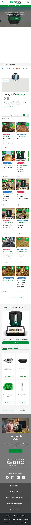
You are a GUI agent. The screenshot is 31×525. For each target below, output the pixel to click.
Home (3, 64)
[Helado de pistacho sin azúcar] (8, 185)
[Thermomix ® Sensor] (22, 386)
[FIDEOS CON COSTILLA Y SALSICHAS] (22, 271)
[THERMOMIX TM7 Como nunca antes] (22, 185)
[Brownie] (22, 128)
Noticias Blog (7, 134)
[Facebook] (7, 477)
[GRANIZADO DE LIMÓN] (8, 156)
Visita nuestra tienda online (14, 5)
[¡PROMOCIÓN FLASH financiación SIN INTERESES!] (8, 128)
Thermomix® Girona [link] (10, 64)
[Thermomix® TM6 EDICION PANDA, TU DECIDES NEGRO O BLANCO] (8, 243)
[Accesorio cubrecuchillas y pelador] (8, 360)
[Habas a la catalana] (22, 214)
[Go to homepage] (15, 2)
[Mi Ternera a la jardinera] (8, 271)
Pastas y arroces (21, 278)
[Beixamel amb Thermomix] (22, 243)
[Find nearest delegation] (3, 2)
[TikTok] (24, 477)
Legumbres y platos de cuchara (11, 278)
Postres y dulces (21, 134)
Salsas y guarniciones (23, 249)
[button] (28, 2)
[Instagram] (18, 477)
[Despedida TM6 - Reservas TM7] (8, 214)
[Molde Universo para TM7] (8, 386)
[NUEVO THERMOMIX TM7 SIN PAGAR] (22, 156)
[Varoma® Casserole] (22, 360)
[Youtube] (13, 477)
